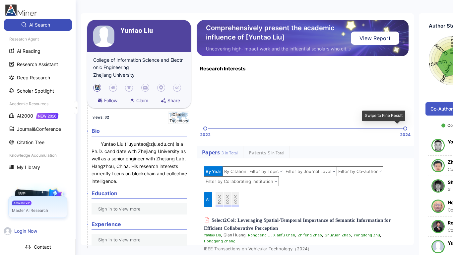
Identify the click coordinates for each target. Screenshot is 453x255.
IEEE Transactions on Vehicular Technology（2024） (258, 248)
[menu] (38, 97)
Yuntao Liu (137, 31)
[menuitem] (38, 25)
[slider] (205, 128)
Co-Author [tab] (441, 109)
